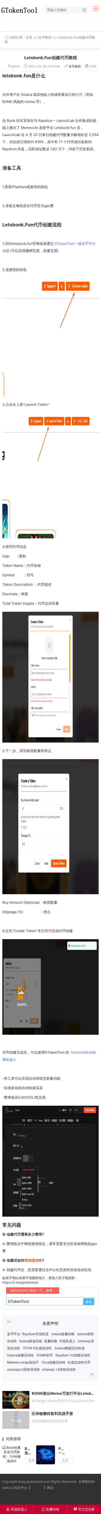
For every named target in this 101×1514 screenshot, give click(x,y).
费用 (48, 931)
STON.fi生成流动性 (37, 1348)
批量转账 (50, 1341)
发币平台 (13, 1334)
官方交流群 (84, 1509)
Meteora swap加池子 (23, 1362)
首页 (29, 37)
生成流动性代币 (78, 1362)
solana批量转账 (62, 1334)
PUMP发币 (45, 1355)
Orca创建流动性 (54, 1362)
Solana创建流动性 (20, 1355)
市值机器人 (67, 1341)
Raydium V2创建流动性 (72, 1355)
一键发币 (37, 1488)
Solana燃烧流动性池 (69, 1348)
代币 (78, 94)
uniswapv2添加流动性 (23, 1369)
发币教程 (45, 37)
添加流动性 (33, 1260)
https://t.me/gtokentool (20, 1282)
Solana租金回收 (30, 1341)
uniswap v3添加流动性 (59, 1369)
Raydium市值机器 (35, 1334)
